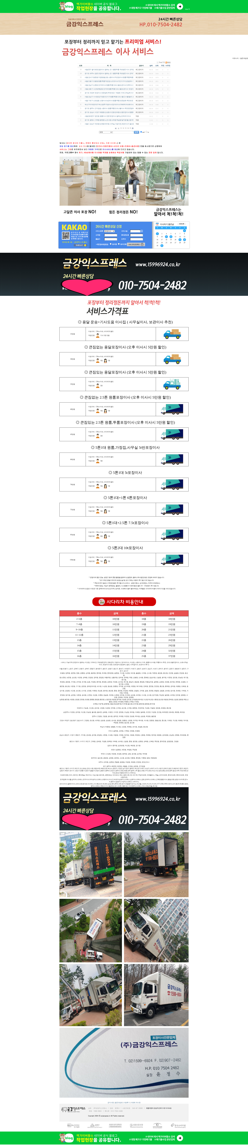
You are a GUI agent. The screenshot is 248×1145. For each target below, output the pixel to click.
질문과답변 (119, 1102)
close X (187, 9)
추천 (162, 65)
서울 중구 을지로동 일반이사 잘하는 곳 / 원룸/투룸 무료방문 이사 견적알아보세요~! (113, 69)
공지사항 (111, 1102)
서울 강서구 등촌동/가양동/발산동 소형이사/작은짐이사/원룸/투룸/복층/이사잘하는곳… (114, 77)
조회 (156, 65)
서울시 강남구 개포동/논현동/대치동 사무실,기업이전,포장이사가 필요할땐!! (111, 124)
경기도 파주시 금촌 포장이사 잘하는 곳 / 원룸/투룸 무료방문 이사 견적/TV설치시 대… (114, 73)
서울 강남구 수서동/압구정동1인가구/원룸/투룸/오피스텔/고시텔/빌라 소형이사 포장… (114, 97)
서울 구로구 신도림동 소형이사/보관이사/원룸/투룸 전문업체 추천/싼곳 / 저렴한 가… (113, 101)
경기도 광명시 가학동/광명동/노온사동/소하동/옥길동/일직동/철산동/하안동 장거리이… (114, 120)
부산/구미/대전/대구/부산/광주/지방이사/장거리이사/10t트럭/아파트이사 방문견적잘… (114, 104)
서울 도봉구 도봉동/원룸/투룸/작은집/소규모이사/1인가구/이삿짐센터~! (109, 81)
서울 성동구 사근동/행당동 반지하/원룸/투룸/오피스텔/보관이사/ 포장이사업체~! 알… (114, 89)
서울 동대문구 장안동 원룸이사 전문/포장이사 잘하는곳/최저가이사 (108, 116)
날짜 (151, 65)
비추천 (168, 65)
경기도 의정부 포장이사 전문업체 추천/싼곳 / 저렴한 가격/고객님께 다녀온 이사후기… (114, 93)
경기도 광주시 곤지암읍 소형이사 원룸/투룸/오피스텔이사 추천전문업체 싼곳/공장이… (114, 108)
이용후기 (127, 1102)
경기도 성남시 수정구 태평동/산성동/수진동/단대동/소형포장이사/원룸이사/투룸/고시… (114, 112)
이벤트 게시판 (136, 1102)
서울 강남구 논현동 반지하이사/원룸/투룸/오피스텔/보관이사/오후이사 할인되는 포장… (114, 85)
